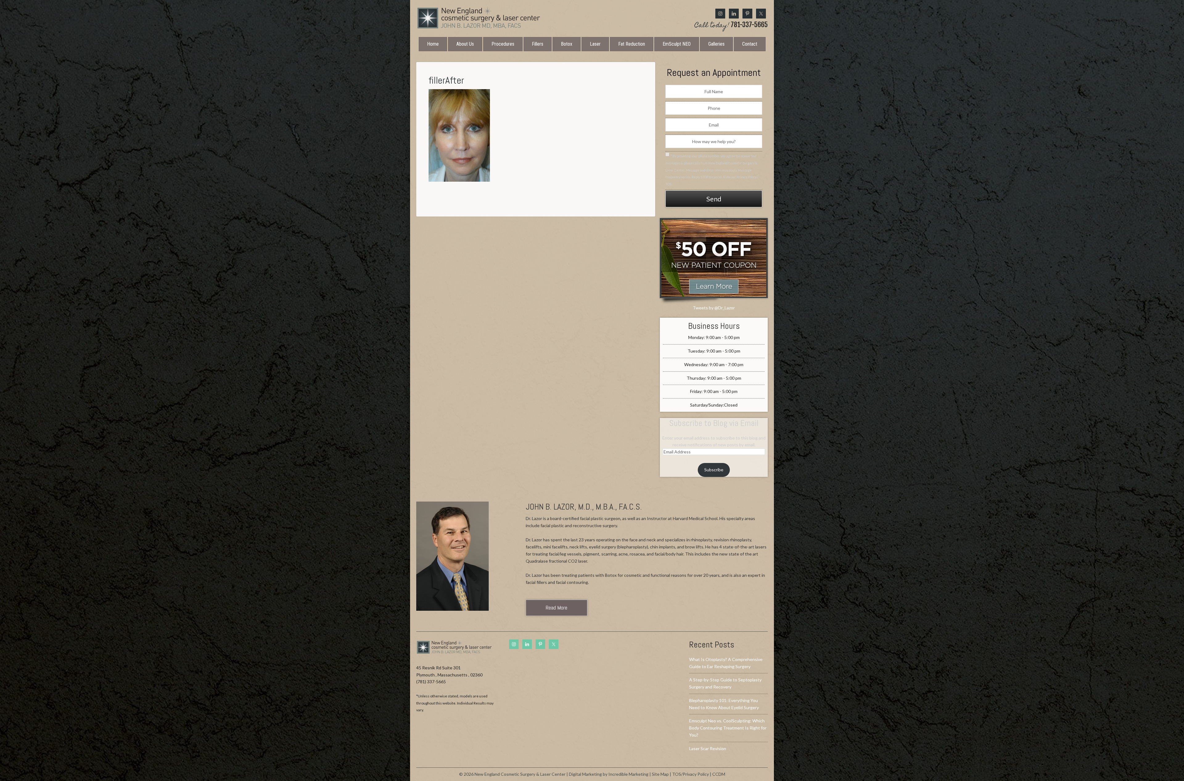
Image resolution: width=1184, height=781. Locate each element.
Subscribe (713, 469)
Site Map (660, 774)
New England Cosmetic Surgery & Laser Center (478, 18)
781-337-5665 (731, 25)
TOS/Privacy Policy (690, 774)
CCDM (718, 774)
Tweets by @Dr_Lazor (714, 307)
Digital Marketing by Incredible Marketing (608, 774)
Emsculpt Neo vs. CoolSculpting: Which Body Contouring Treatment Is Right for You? (728, 728)
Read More (556, 607)
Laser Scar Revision (707, 748)
